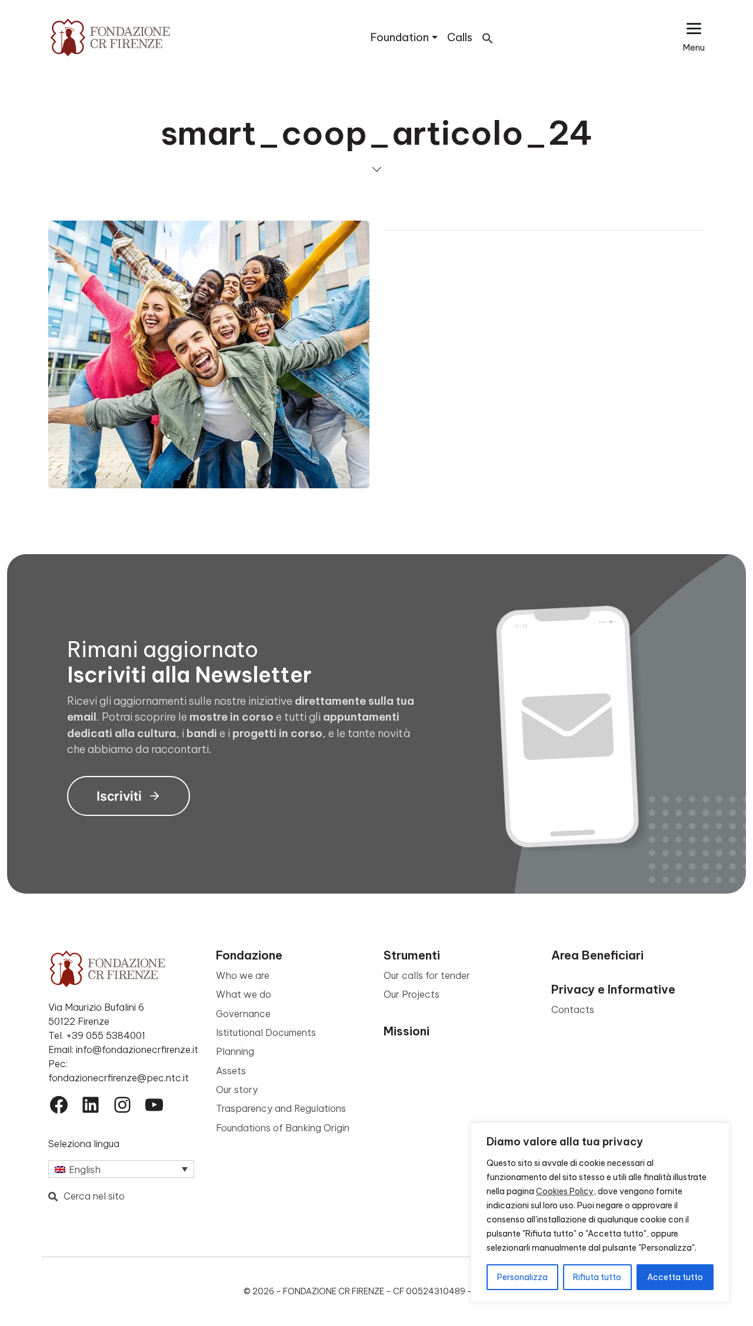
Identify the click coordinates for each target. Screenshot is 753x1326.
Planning (235, 1051)
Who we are (242, 975)
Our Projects (411, 994)
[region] (600, 1212)
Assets (231, 1071)
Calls (459, 37)
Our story (237, 1089)
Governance (243, 1014)
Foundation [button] (400, 37)
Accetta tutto (675, 1277)
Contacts (572, 1009)
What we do (243, 994)
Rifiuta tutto (597, 1277)
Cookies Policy (565, 1191)
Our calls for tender (427, 975)
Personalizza (522, 1277)
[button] (488, 37)
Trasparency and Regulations (281, 1108)
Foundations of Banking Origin (282, 1128)
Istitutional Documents (266, 1032)
